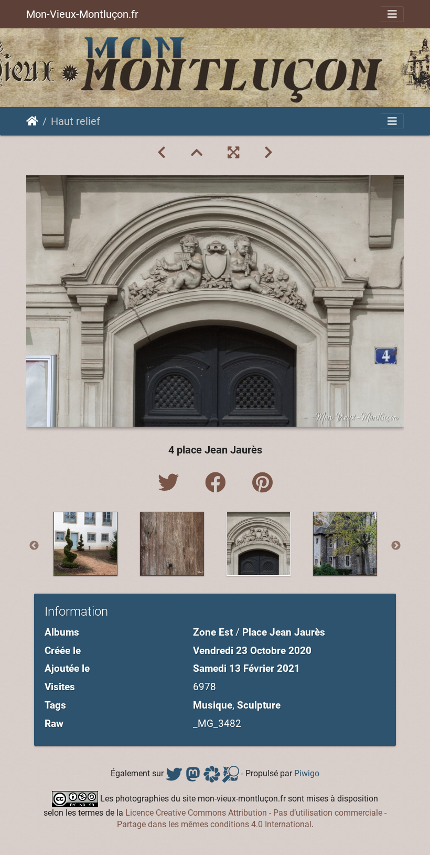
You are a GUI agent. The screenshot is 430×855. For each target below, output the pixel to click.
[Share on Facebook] (218, 483)
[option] (85, 544)
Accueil (32, 121)
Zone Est (213, 632)
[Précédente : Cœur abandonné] (161, 153)
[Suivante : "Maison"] (268, 153)
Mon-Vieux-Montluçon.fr (82, 14)
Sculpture (259, 705)
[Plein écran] (233, 153)
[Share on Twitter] (171, 483)
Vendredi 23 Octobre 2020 (252, 651)
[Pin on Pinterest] (262, 483)
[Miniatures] (196, 153)
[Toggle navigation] (392, 14)
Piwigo (306, 773)
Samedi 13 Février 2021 (246, 668)
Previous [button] (34, 546)
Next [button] (396, 546)
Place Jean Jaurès (283, 632)
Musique (212, 705)
